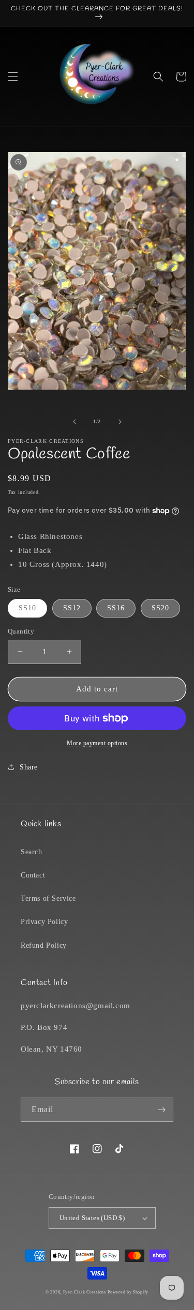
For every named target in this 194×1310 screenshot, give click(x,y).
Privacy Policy (44, 922)
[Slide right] (120, 421)
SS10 (27, 608)
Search (31, 852)
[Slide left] (74, 421)
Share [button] (29, 767)
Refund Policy (44, 945)
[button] (13, 76)
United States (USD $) (92, 1218)
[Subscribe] (161, 1110)
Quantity (21, 631)
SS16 (116, 608)
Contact (33, 875)
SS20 (160, 608)
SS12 (72, 608)
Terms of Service (48, 898)
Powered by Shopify (128, 1292)
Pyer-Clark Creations (84, 1292)
